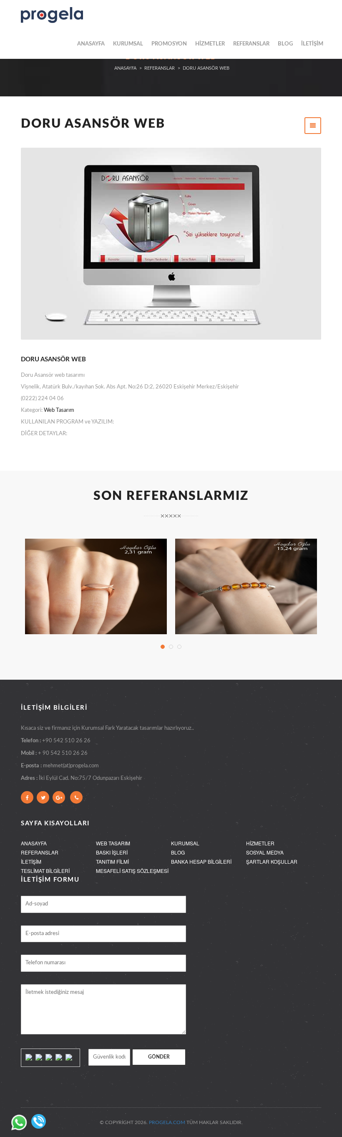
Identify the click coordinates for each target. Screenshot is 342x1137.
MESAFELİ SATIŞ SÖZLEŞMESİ (132, 870)
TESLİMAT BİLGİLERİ (45, 870)
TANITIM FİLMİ (112, 861)
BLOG (285, 44)
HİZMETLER (210, 44)
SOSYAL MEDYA (265, 852)
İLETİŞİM (312, 44)
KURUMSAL (128, 44)
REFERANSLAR (251, 44)
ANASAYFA (91, 44)
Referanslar (159, 68)
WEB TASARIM (113, 843)
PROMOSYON (169, 44)
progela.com (167, 1122)
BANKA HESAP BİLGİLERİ (201, 861)
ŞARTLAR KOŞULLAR (271, 861)
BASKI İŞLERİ (112, 852)
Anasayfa (125, 68)
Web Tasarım (59, 410)
